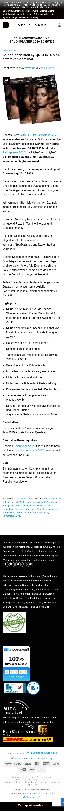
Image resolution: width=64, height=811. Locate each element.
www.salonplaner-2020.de (32, 450)
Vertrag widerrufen (30, 804)
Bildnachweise (31, 797)
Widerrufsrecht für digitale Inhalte (32, 779)
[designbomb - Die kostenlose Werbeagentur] (32, 25)
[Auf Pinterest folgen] (30, 564)
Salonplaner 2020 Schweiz (45, 502)
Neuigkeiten (9, 50)
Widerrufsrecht (44, 777)
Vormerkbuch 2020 (12, 515)
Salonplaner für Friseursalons (17, 505)
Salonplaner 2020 (14, 152)
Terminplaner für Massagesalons (32, 512)
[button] (6, 25)
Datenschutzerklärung (23, 777)
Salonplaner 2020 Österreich (17, 502)
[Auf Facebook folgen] (6, 564)
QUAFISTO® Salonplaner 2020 (39, 134)
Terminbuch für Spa (12, 509)
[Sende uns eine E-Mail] (24, 564)
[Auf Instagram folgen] (12, 564)
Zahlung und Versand (15, 782)
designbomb (47, 68)
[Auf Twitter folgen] (18, 564)
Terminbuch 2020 (41, 505)
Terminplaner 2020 (32, 509)
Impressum (32, 784)
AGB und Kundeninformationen (44, 782)
